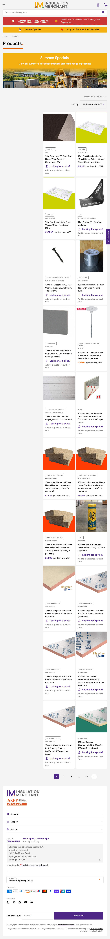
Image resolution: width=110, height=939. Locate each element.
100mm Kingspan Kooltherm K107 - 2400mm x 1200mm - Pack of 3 (58, 679)
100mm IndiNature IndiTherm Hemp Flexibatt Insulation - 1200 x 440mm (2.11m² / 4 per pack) (91, 487)
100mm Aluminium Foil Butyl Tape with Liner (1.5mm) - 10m (91, 288)
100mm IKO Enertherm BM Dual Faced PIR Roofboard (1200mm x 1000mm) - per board (90, 418)
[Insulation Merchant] (51, 5)
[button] (4, 5)
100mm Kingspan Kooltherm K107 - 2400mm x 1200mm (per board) (91, 613)
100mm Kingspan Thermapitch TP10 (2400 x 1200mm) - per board (90, 745)
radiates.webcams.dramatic (34, 865)
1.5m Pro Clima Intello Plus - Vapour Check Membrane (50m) (58, 225)
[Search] (103, 12)
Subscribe (78, 915)
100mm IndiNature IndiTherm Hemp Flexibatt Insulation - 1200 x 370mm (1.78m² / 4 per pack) (58, 487)
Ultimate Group (96, 928)
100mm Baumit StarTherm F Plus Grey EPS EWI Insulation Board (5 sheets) (58, 353)
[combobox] (55, 12)
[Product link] (59, 144)
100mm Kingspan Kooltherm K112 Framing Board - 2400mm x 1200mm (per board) (58, 750)
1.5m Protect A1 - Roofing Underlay (89, 223)
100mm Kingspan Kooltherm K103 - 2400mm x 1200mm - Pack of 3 (58, 613)
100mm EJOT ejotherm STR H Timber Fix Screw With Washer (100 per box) (91, 355)
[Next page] (94, 776)
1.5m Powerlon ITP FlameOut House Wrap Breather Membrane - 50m (58, 159)
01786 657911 (13, 841)
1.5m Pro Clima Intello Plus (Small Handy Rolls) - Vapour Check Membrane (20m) (91, 159)
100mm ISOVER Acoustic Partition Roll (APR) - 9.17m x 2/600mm (91, 547)
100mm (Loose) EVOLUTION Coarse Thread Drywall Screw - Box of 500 (58, 288)
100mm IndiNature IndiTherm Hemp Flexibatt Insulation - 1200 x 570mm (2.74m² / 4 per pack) (58, 549)
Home (5, 36)
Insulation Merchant (66, 925)
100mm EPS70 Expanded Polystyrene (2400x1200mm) (58, 418)
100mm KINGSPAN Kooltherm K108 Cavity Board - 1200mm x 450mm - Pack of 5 (91, 681)
